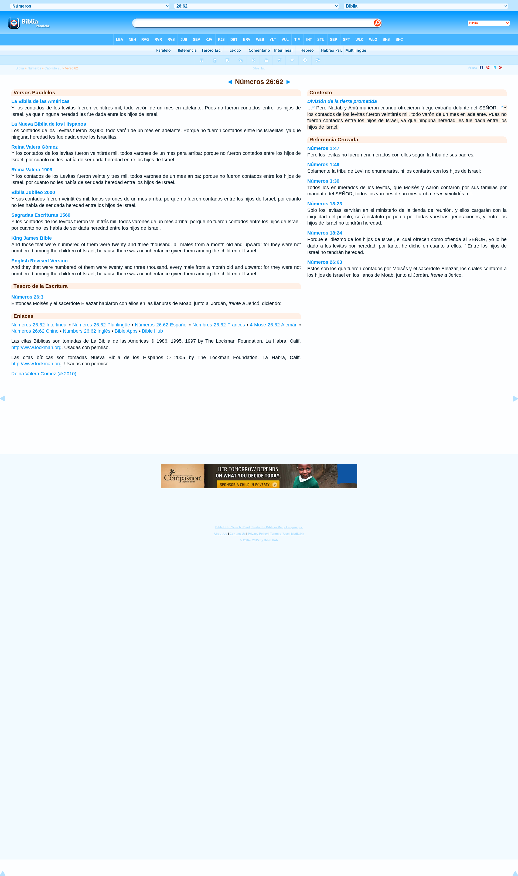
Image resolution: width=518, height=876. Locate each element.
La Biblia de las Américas (40, 101)
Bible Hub (152, 331)
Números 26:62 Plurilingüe (101, 324)
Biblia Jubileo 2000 (33, 192)
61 (314, 107)
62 (501, 107)
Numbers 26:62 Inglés (86, 331)
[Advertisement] (259, 421)
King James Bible (31, 238)
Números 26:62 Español (161, 324)
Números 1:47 (323, 148)
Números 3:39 (323, 181)
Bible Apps (126, 331)
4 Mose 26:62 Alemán (274, 324)
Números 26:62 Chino (35, 331)
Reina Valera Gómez (34, 147)
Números (34, 68)
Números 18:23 (324, 203)
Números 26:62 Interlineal (39, 324)
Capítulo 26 (53, 68)
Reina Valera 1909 (31, 169)
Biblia (20, 68)
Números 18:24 (324, 233)
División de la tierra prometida (342, 101)
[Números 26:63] (511, 410)
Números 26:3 (27, 297)
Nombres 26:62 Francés (218, 324)
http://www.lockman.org (36, 347)
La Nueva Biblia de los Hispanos (48, 124)
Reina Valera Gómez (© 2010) (43, 373)
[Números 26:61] (6, 410)
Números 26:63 (324, 262)
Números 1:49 (323, 164)
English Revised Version (39, 260)
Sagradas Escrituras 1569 (40, 215)
